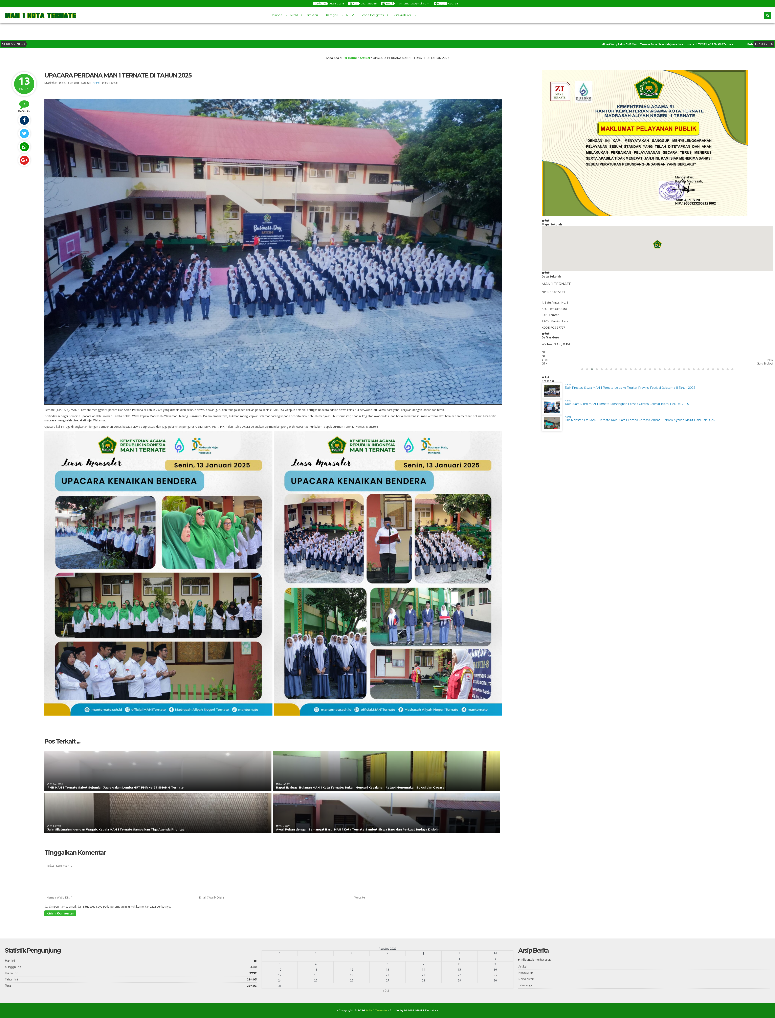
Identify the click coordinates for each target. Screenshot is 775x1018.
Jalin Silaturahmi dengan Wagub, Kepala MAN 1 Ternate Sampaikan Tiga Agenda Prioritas (115, 829)
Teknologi (525, 985)
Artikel (365, 58)
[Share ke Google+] (24, 160)
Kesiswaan (525, 973)
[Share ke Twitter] (24, 133)
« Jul (386, 991)
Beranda (276, 15)
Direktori (312, 15)
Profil (294, 15)
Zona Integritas (373, 15)
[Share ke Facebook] (24, 120)
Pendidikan (526, 979)
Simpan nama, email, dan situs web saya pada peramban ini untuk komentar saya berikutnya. (110, 906)
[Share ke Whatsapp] (24, 147)
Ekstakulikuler (401, 15)
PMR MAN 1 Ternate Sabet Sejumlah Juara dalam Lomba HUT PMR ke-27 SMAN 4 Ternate (115, 787)
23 (495, 975)
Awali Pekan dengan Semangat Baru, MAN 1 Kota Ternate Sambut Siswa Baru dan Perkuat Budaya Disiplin (357, 829)
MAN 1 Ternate (376, 1010)
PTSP (350, 15)
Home (352, 58)
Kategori (332, 15)
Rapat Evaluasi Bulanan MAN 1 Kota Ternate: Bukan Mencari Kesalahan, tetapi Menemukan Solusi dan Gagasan (361, 787)
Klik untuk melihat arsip (536, 959)
